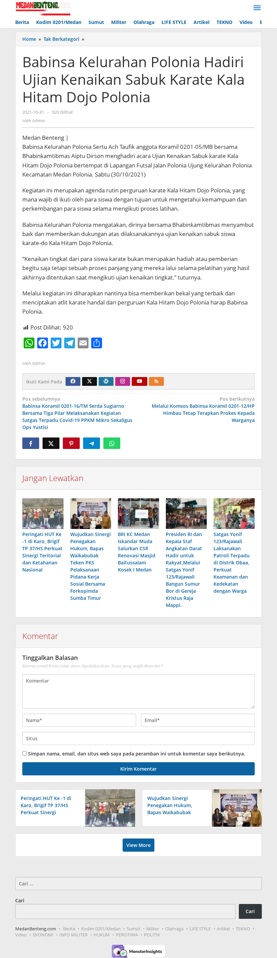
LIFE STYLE (200, 929)
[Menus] (257, 8)
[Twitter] (89, 381)
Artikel (223, 929)
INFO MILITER (73, 935)
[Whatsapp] (111, 443)
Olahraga (174, 929)
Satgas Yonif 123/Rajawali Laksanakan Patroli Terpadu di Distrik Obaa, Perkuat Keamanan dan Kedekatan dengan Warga (231, 562)
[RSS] (156, 381)
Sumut (133, 929)
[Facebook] (73, 381)
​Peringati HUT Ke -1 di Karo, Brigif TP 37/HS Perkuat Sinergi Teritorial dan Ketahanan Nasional (46, 812)
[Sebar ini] (30, 443)
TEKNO (243, 929)
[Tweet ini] (51, 443)
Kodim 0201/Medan (101, 929)
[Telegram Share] (91, 443)
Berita (69, 929)
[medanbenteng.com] (43, 8)
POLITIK (152, 935)
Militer (152, 929)
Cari (19, 900)
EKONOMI (43, 935)
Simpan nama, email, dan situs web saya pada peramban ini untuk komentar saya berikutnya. (136, 753)
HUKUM (102, 935)
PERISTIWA (127, 935)
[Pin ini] (71, 443)
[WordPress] (106, 381)
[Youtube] (139, 381)
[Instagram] (122, 381)
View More (138, 845)
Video (21, 935)
